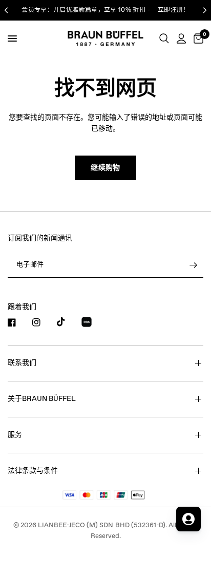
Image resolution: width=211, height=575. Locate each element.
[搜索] (164, 38)
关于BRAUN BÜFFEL (42, 399)
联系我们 (22, 363)
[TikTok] (68, 322)
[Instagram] (43, 322)
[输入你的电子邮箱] (193, 265)
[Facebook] (19, 322)
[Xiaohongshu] (92, 323)
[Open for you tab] (188, 519)
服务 (15, 434)
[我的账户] (181, 38)
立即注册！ (173, 10)
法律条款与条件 (33, 470)
